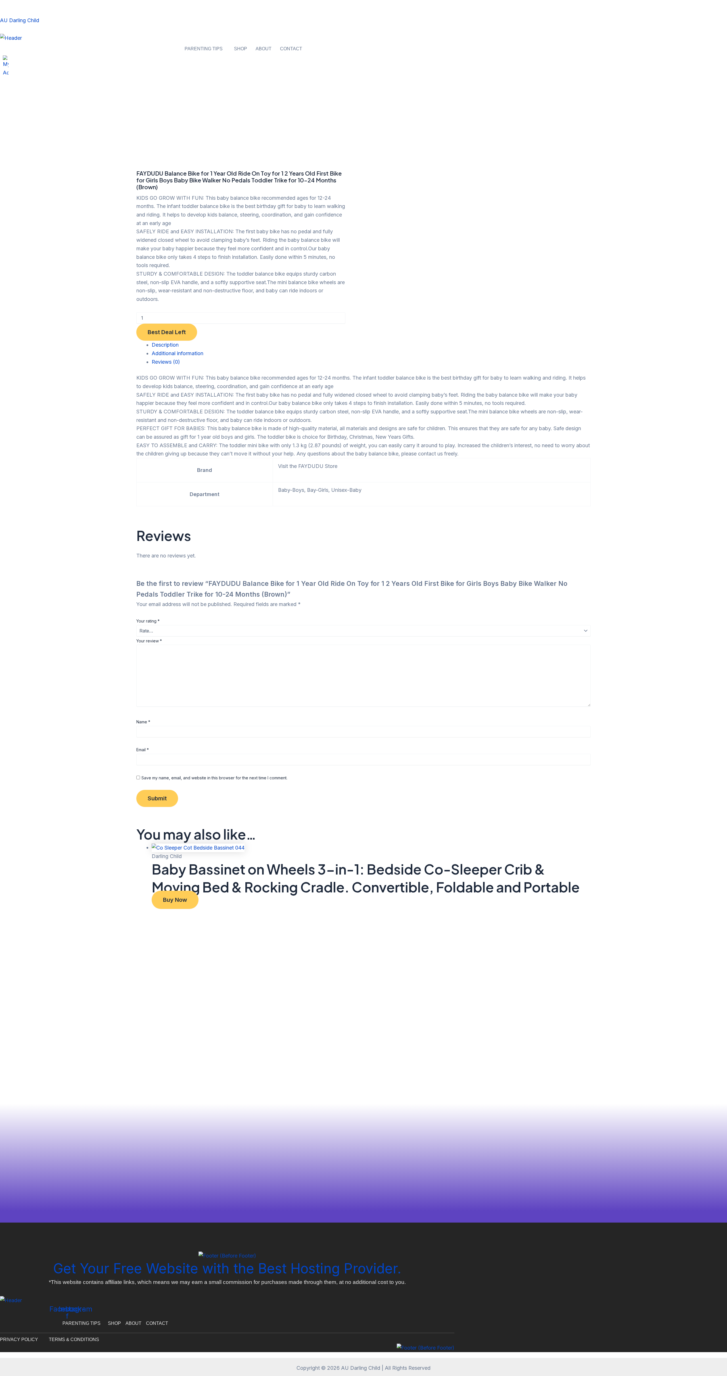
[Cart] (1, 81)
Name (143, 721)
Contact (291, 48)
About (263, 48)
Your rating (148, 621)
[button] (205, 48)
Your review (149, 640)
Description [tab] (165, 345)
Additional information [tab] (177, 353)
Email (142, 749)
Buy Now (175, 899)
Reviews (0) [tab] (166, 362)
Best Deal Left (167, 332)
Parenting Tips (204, 48)
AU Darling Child (19, 20)
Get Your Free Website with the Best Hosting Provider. (227, 1268)
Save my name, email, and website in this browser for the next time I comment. (214, 777)
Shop (240, 48)
